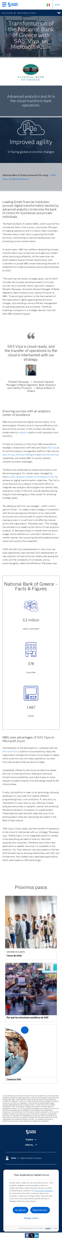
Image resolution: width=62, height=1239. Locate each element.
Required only (40, 1210)
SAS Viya (51, 447)
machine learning (49, 454)
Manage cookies (31, 1218)
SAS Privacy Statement (44, 1190)
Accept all (20, 1210)
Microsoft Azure (10, 751)
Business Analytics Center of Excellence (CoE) (30, 476)
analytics (22, 432)
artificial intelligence (25, 454)
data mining (8, 454)
